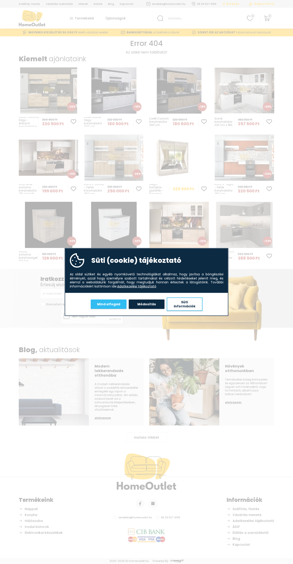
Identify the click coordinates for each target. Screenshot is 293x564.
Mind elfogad (108, 304)
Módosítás (146, 304)
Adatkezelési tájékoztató (136, 286)
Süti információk (184, 304)
